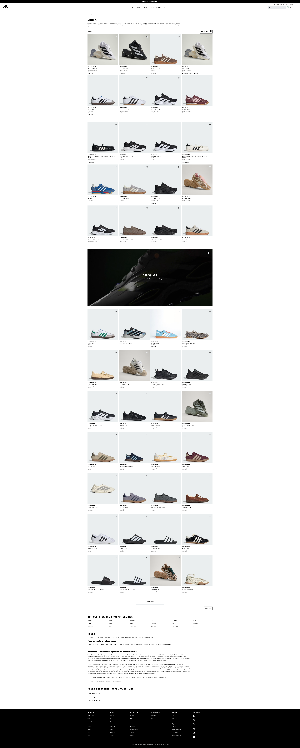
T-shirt (89, 623)
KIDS (145, 7)
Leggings (132, 620)
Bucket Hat (175, 626)
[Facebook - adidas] (202, 716)
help (281, 4)
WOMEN (139, 7)
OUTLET (166, 7)
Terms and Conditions (159, 744)
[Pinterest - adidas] (202, 729)
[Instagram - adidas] (202, 720)
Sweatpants (133, 626)
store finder (276, 4)
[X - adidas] (202, 725)
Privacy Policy (150, 744)
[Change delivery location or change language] (295, 4)
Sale (194, 626)
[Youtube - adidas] (202, 737)
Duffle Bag (175, 620)
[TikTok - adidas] (202, 733)
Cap (173, 623)
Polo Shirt (90, 626)
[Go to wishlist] (291, 7)
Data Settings (142, 744)
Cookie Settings (135, 744)
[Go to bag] (295, 7)
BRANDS (158, 7)
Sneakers (195, 623)
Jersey (110, 626)
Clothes (90, 620)
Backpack (153, 623)
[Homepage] (5, 7)
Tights (131, 623)
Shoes (194, 620)
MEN (133, 7)
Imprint (167, 744)
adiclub (291, 4)
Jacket (110, 620)
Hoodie (110, 623)
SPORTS (151, 7)
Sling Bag (153, 626)
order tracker (286, 4)
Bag (152, 620)
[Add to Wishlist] (116, 37)
